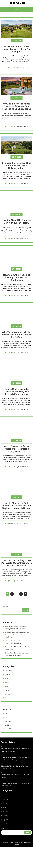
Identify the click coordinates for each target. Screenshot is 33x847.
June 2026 (8, 717)
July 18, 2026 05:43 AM (22, 352)
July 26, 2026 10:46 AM (22, 126)
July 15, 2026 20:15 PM (21, 409)
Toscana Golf (16, 3)
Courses (7, 674)
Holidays (7, 686)
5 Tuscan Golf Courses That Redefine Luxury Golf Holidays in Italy (16, 165)
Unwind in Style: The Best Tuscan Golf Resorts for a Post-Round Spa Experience (16, 106)
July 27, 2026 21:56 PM (21, 67)
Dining (7, 678)
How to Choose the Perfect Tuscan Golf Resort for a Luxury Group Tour (16, 449)
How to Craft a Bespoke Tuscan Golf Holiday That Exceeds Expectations (17, 391)
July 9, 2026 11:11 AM (22, 523)
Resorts (7, 698)
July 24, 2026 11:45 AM (22, 238)
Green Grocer (18, 843)
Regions (7, 694)
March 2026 (8, 729)
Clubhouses (8, 671)
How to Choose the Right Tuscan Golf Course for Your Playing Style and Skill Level (16, 506)
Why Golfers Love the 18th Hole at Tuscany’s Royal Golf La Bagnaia (16, 49)
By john (11, 67)
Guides (7, 682)
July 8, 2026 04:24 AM (22, 581)
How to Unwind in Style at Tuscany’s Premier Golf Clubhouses (16, 277)
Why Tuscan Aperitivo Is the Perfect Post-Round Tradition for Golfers (16, 335)
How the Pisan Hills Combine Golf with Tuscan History (16, 221)
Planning (7, 690)
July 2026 (7, 713)
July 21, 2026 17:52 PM (21, 295)
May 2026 (8, 721)
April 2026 (8, 725)
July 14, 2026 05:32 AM (22, 467)
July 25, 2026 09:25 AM (22, 183)
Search (5, 606)
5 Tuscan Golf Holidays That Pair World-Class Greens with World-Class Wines (16, 563)
